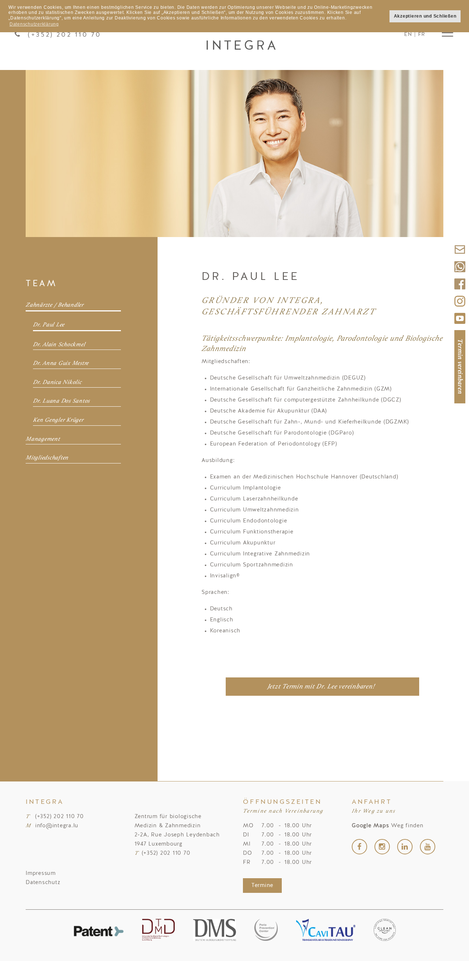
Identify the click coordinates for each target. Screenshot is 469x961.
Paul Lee (241, 35)
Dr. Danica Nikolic (57, 382)
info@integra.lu (56, 826)
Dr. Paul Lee (48, 325)
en (408, 34)
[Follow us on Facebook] (459, 292)
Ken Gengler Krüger (58, 420)
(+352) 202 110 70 (64, 35)
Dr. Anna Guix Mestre (61, 363)
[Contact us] (459, 257)
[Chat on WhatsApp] (459, 274)
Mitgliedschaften (47, 458)
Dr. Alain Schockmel (59, 345)
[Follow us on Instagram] (459, 309)
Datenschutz (43, 883)
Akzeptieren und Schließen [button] (425, 16)
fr (421, 34)
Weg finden (388, 826)
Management (43, 439)
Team (41, 284)
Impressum (41, 873)
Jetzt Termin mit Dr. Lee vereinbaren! (321, 687)
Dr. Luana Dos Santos (61, 401)
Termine (262, 885)
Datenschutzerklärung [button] (34, 24)
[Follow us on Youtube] (459, 326)
